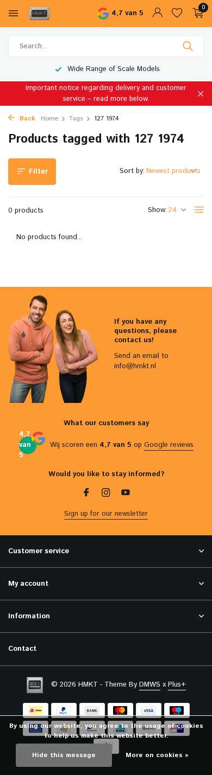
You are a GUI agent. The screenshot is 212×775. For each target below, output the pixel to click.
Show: (157, 210)
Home (49, 118)
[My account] (157, 14)
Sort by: (132, 171)
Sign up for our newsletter (106, 514)
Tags (76, 118)
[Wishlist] (177, 14)
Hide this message (64, 755)
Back (26, 118)
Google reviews (169, 445)
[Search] (189, 46)
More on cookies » (157, 755)
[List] (199, 210)
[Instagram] (106, 494)
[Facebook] (86, 494)
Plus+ (177, 685)
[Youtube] (125, 494)
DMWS (149, 685)
